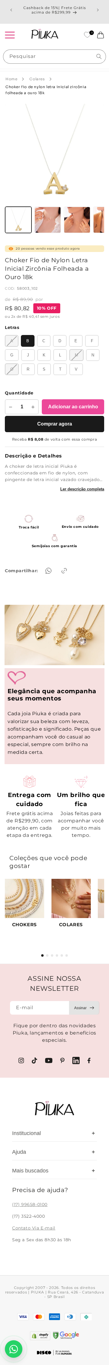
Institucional (53, 1133)
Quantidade (19, 393)
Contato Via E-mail (33, 1228)
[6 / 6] (66, 955)
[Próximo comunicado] (97, 10)
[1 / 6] (42, 955)
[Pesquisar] (99, 56)
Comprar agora (54, 423)
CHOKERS (24, 924)
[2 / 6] (47, 955)
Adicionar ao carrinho (73, 406)
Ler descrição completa (82, 489)
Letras (12, 327)
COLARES (71, 924)
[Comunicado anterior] (11, 10)
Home (11, 79)
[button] (9, 35)
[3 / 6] (52, 955)
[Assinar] (84, 1008)
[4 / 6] (57, 955)
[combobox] (54, 56)
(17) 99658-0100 (30, 1204)
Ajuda (53, 1152)
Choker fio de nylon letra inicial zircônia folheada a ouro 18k (45, 90)
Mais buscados (53, 1171)
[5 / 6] (62, 955)
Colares (37, 79)
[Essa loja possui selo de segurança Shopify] (40, 1336)
